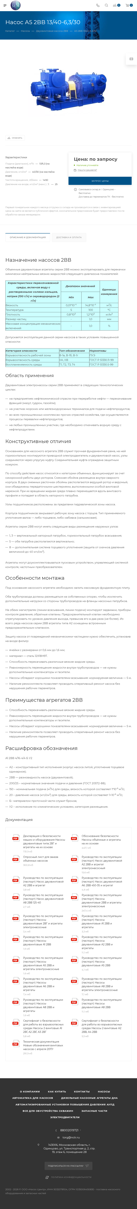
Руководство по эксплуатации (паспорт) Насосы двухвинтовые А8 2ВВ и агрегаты (43, 1005)
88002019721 (69, 1130)
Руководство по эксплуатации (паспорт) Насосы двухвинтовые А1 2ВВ (43, 940)
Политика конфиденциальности (71, 1177)
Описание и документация (28, 237)
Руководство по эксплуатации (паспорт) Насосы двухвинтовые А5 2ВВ (102, 961)
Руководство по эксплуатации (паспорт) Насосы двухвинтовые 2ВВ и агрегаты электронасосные (102, 901)
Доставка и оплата (69, 237)
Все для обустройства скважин (48, 1110)
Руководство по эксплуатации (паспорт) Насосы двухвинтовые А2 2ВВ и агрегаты (102, 942)
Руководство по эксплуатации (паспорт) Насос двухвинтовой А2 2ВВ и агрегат (43, 881)
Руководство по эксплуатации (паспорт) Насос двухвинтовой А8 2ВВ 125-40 (43, 899)
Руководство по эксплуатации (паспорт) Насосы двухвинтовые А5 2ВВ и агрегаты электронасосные (43, 963)
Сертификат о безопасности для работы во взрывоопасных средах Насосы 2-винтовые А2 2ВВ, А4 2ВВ (102, 1026)
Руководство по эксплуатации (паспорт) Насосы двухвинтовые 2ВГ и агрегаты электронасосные (43, 921)
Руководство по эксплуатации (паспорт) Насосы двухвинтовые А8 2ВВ (102, 1003)
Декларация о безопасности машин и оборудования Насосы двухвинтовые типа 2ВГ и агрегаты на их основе (44, 841)
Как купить (57, 1091)
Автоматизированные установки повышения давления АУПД (65, 1104)
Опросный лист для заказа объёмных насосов (40, 858)
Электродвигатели (65, 1117)
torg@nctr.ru (71, 1137)
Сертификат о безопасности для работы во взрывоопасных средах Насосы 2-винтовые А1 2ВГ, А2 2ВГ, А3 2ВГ (43, 1026)
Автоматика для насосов (32, 1098)
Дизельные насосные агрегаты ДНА (89, 1098)
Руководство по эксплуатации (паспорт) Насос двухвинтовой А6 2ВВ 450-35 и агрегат (102, 881)
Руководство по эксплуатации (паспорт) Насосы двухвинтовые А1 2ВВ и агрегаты (102, 921)
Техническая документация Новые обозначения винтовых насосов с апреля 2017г (43, 1045)
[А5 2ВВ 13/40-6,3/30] (68, 89)
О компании (30, 1091)
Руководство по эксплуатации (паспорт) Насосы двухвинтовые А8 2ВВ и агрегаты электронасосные (102, 984)
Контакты (82, 1091)
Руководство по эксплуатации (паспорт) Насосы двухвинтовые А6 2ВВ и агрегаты (43, 984)
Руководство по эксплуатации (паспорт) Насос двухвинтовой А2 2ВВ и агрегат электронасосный (102, 862)
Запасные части (94, 1110)
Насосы (104, 1091)
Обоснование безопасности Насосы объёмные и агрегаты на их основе (101, 839)
